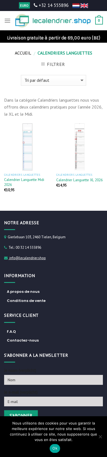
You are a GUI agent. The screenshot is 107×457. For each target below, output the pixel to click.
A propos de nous (23, 291)
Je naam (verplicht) (20, 370)
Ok (54, 448)
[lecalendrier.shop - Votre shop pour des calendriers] (53, 21)
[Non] (100, 438)
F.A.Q (11, 331)
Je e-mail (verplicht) (21, 392)
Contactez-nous (23, 340)
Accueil (23, 53)
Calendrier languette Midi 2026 (24, 182)
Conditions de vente (26, 300)
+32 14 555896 (53, 5)
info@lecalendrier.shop (27, 258)
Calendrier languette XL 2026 (79, 180)
